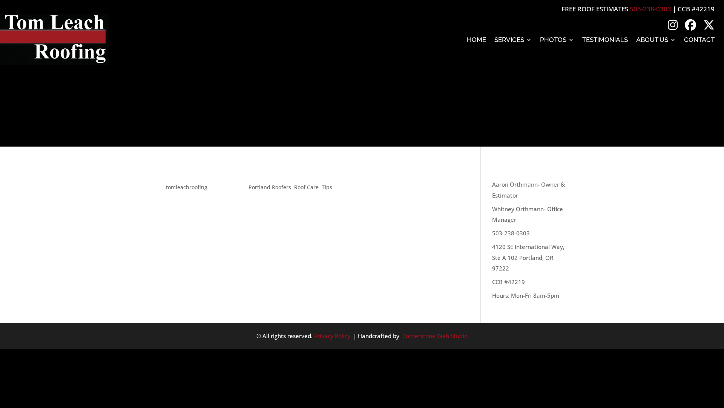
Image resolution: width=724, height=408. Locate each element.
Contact (699, 39)
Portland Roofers (269, 187)
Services (509, 39)
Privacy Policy (332, 336)
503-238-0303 (650, 9)
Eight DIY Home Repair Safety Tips (245, 173)
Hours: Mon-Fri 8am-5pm (525, 295)
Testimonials (605, 39)
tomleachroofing (186, 187)
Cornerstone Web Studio (435, 336)
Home (476, 39)
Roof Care (306, 187)
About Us (652, 39)
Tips (327, 187)
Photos (553, 39)
